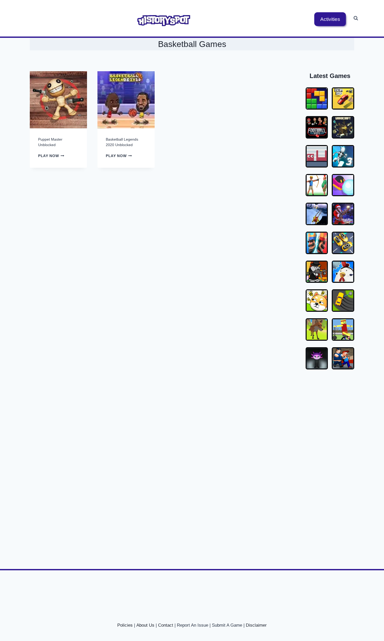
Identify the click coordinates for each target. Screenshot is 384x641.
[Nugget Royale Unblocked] (343, 271)
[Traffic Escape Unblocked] (343, 242)
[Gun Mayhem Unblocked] (316, 271)
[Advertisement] (328, 461)
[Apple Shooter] (316, 185)
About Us (145, 625)
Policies (125, 625)
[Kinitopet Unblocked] (316, 358)
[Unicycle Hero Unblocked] (343, 329)
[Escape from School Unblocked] (343, 358)
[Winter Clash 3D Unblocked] (343, 213)
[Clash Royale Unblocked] (316, 242)
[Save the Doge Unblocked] (316, 300)
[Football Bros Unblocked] (316, 127)
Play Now (51, 156)
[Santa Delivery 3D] (316, 213)
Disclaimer (256, 625)
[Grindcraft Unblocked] (343, 127)
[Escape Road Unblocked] (343, 98)
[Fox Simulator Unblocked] (316, 329)
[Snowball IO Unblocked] (343, 185)
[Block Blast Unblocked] (316, 98)
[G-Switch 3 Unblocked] (343, 156)
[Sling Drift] (343, 300)
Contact (165, 625)
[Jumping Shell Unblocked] (316, 156)
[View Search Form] (355, 18)
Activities (330, 19)
